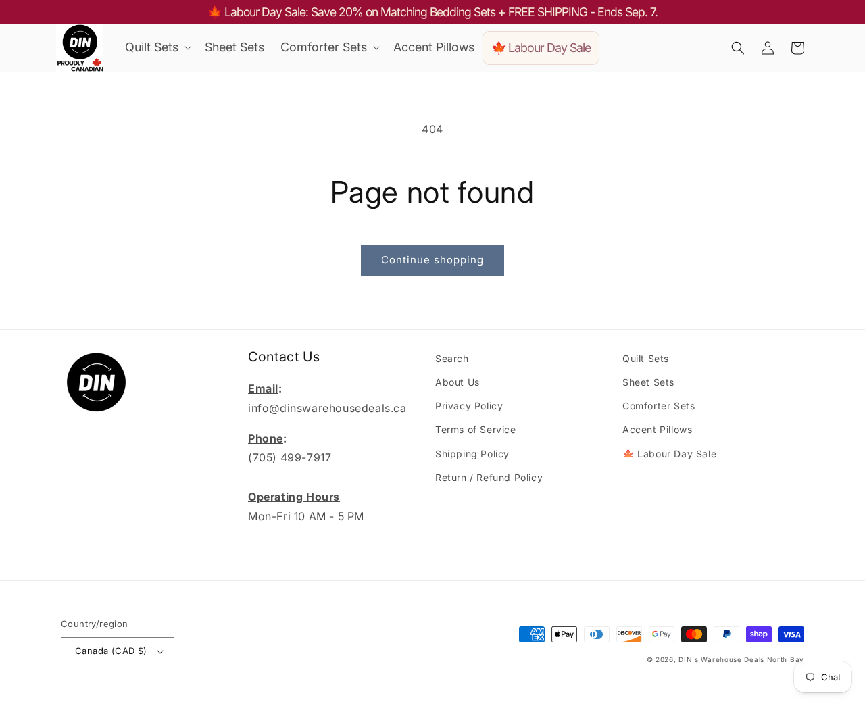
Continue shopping (432, 259)
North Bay (785, 659)
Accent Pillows (657, 429)
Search (452, 358)
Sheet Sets (648, 382)
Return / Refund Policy (489, 477)
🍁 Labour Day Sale (669, 453)
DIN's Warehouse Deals (721, 659)
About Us (457, 382)
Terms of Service (475, 429)
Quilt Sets (645, 358)
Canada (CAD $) (111, 650)
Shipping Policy (472, 453)
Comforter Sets (658, 405)
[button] (157, 47)
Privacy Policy (469, 405)
